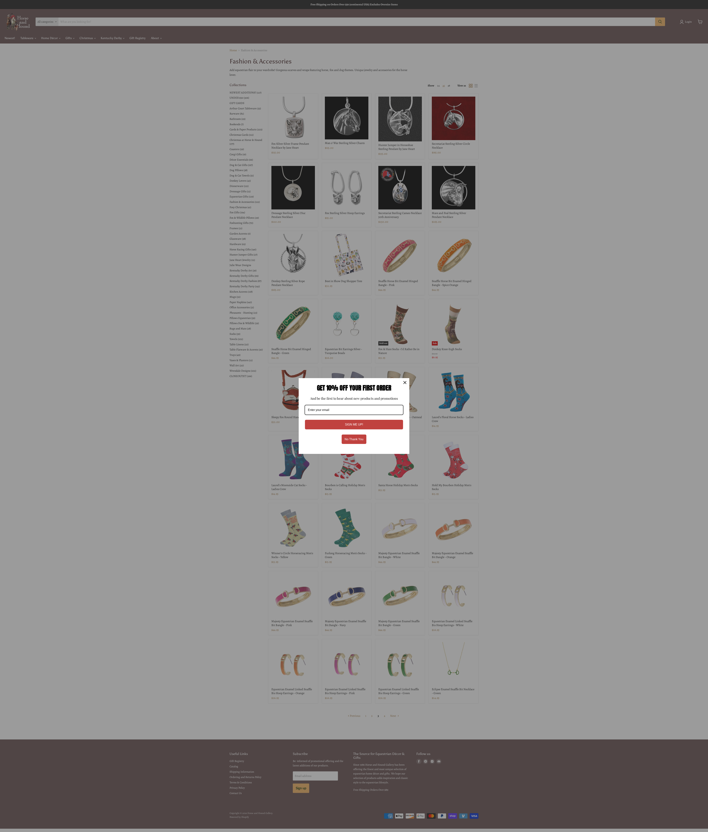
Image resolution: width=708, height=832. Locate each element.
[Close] (404, 382)
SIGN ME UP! (354, 424)
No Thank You (354, 439)
